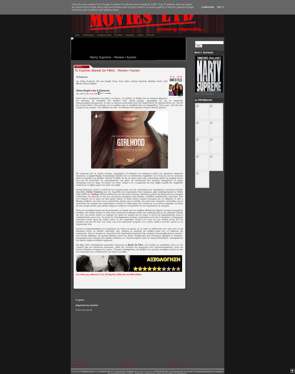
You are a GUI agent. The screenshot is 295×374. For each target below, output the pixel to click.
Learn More (207, 7)
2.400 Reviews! (88, 35)
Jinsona (96, 371)
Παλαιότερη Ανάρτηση (178, 365)
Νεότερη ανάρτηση (79, 365)
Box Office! (118, 35)
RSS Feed (150, 35)
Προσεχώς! (130, 35)
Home (77, 35)
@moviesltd (91, 94)
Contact (140, 35)
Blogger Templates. (145, 371)
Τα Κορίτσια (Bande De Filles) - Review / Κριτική (107, 70)
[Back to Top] (292, 371)
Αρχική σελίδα (128, 365)
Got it (220, 7)
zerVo (112, 371)
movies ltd (76, 371)
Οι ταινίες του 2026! (104, 35)
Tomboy (95, 194)
